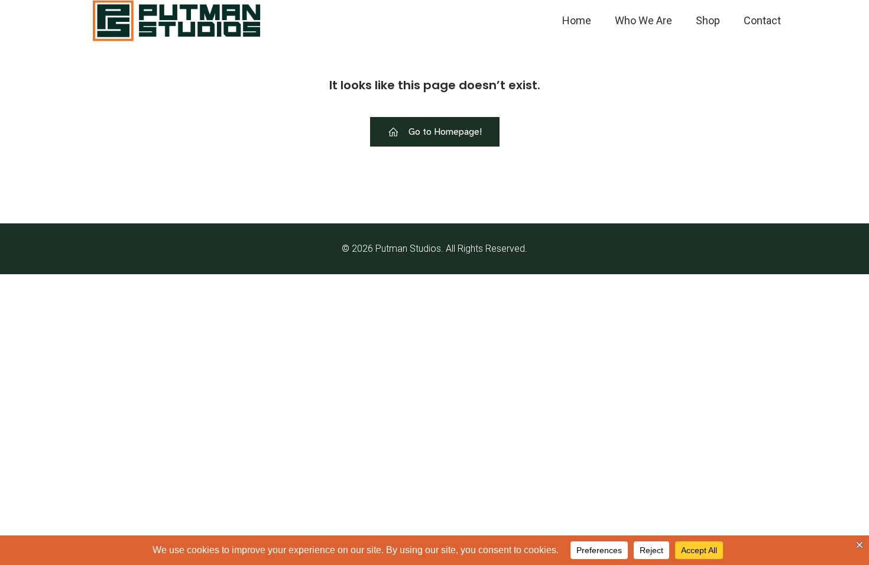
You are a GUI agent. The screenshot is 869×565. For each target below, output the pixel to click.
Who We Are (643, 20)
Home (576, 20)
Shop (708, 20)
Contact (762, 20)
